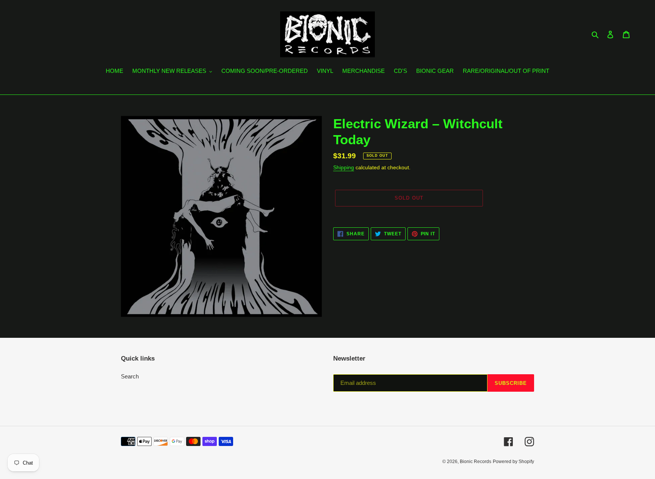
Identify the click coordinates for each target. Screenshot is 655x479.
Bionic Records (475, 461)
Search (130, 376)
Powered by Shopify (513, 461)
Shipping (343, 167)
